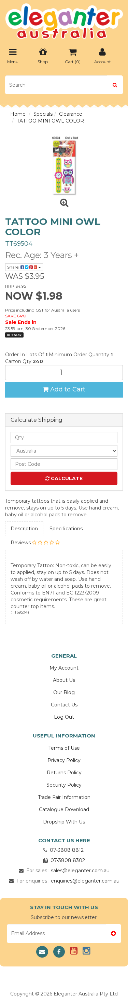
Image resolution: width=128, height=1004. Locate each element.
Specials (43, 114)
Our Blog (64, 692)
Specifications (66, 529)
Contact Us (64, 705)
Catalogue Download (64, 809)
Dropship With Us (64, 822)
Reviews (21, 543)
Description (24, 529)
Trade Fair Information (64, 797)
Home (18, 114)
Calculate (66, 478)
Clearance (70, 114)
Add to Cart (66, 389)
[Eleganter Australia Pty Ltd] (64, 19)
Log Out (64, 717)
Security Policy (64, 785)
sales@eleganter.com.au (80, 870)
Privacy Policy (64, 760)
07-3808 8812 (67, 850)
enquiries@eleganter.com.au (85, 881)
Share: (13, 267)
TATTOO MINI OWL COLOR (50, 121)
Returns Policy (64, 773)
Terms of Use (64, 748)
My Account (64, 668)
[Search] (115, 84)
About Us (64, 680)
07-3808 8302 (68, 860)
